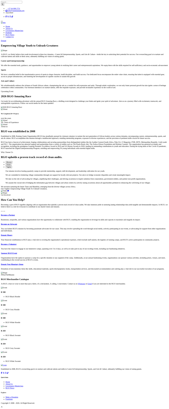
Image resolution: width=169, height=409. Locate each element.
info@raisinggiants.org (15, 11)
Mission (9, 162)
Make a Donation (12, 397)
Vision (8, 164)
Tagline (8, 167)
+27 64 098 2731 (13, 9)
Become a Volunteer (9, 244)
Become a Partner (8, 215)
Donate (3, 41)
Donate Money (6, 235)
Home (8, 26)
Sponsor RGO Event (9, 253)
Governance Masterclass (14, 31)
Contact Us (10, 37)
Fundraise (9, 399)
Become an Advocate (9, 224)
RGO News (10, 35)
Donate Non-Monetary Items (12, 264)
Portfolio (9, 33)
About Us (9, 28)
